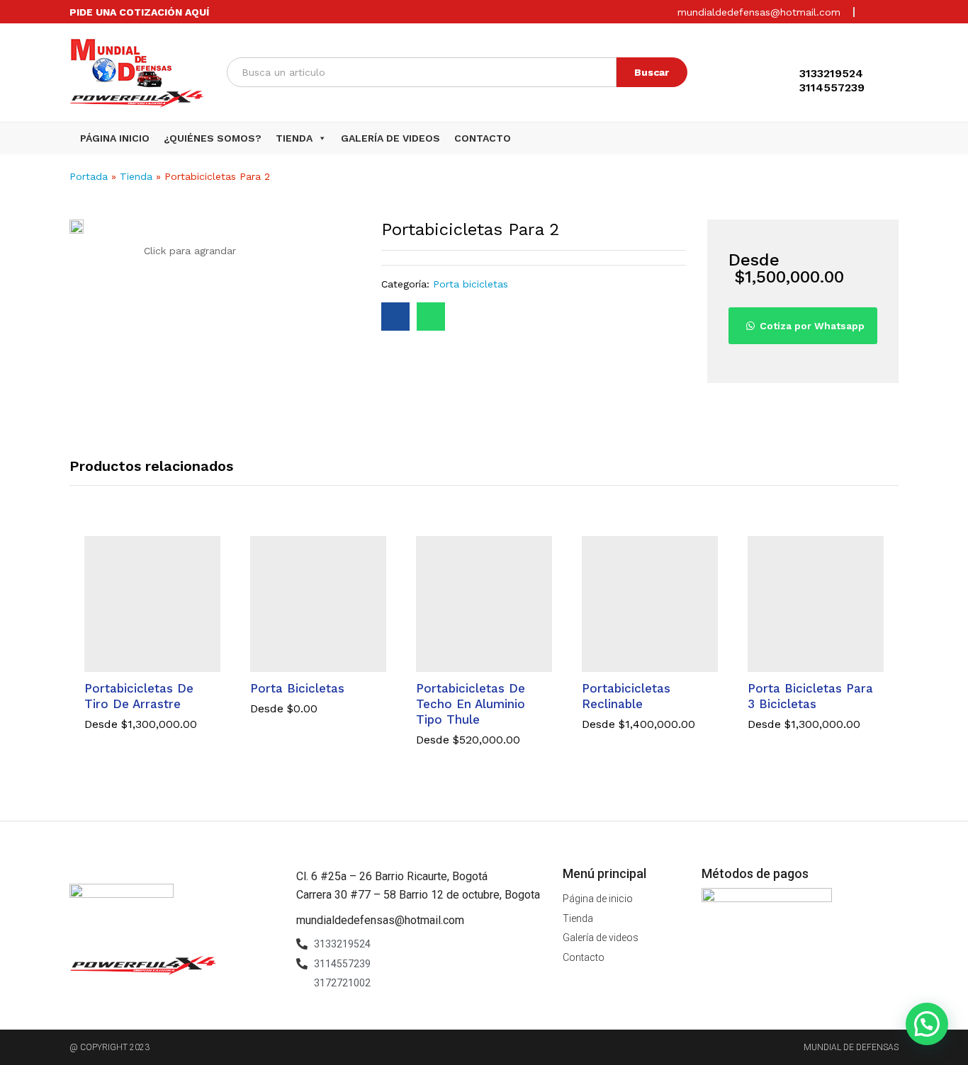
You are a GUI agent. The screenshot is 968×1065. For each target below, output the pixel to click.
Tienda (136, 176)
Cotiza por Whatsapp (812, 325)
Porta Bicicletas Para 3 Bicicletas (810, 696)
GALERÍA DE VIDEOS (390, 138)
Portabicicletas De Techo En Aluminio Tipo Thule (470, 704)
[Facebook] (873, 11)
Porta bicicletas (470, 284)
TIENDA (294, 138)
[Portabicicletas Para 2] (395, 316)
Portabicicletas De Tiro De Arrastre (138, 696)
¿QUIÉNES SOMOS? (212, 138)
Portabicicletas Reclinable (626, 696)
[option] (152, 643)
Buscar (651, 72)
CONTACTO (482, 138)
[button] (320, 138)
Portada (88, 176)
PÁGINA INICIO (115, 138)
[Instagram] (895, 11)
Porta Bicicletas (297, 688)
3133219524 (831, 73)
